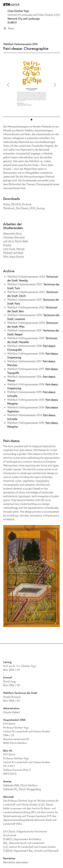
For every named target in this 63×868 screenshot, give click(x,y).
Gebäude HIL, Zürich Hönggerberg (22, 789)
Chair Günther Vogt (18, 11)
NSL (5, 843)
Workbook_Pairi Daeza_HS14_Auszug (24, 208)
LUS (5, 846)
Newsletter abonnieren (15, 862)
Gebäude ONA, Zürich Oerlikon (20, 785)
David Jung (9, 681)
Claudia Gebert (11, 712)
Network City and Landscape (24, 18)
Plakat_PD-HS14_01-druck (17, 204)
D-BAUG (7, 850)
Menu (11, 28)
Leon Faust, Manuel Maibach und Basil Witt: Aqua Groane (13, 252)
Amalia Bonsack (12, 696)
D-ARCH (12, 22)
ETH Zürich (9, 831)
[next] (54, 84)
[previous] (8, 84)
